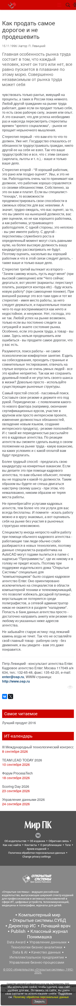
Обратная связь (59, 841)
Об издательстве (15, 841)
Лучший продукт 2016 (19, 722)
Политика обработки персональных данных (36, 852)
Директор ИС (22, 925)
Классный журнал (49, 931)
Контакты (30, 845)
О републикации (51, 845)
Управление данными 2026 (23, 799)
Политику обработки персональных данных (41, 997)
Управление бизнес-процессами (36, 962)
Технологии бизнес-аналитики (36, 947)
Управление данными (47, 942)
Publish (18, 931)
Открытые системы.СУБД (39, 920)
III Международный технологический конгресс (38, 747)
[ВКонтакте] (4, 696)
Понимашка (39, 936)
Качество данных (46, 952)
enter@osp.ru (13, 676)
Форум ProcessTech (17, 773)
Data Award (16, 942)
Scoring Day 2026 (15, 786)
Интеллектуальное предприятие (37, 957)
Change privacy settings (36, 856)
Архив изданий (36, 848)
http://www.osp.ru (16, 681)
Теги (68, 845)
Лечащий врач (55, 925)
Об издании (37, 841)
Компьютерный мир (39, 914)
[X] (10, 696)
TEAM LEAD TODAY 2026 (22, 760)
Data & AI (20, 952)
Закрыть (39, 1001)
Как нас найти (12, 845)
